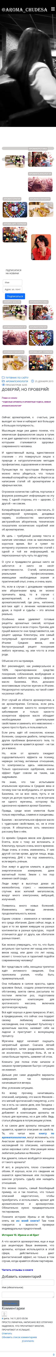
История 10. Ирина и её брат (20, 1235)
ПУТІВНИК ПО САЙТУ (17, 377)
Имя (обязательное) (12, 1287)
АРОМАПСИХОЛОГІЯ (17, 381)
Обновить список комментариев (19, 1337)
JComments (28, 1340)
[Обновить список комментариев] (26, 1308)
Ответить (7, 1333)
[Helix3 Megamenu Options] (53, 9)
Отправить (10, 1303)
